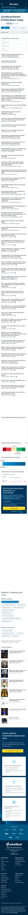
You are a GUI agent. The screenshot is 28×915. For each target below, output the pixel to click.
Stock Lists (3, 875)
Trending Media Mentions (7, 630)
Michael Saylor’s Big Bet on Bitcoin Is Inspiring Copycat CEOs (13, 185)
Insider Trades (18, 880)
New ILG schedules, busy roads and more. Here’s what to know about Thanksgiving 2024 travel (13, 262)
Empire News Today (6, 607)
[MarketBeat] (14, 4)
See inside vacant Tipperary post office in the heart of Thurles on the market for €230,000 (13, 386)
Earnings (17, 879)
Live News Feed (20, 633)
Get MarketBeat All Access (13, 750)
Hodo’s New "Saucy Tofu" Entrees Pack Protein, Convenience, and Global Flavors (13, 361)
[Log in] (25, 4)
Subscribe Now (14, 508)
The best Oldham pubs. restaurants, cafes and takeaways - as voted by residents (13, 249)
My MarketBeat (4, 880)
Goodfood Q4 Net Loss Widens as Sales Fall (12, 130)
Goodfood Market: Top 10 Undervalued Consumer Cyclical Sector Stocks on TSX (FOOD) (13, 256)
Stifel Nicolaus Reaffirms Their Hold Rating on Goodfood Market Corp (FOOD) (13, 192)
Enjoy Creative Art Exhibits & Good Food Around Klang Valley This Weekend (13, 234)
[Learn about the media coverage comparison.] (26, 457)
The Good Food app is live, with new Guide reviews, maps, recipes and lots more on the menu (12, 293)
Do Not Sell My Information (6, 890)
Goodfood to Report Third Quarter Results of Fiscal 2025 (12, 156)
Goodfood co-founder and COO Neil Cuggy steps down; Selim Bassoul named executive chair (13, 119)
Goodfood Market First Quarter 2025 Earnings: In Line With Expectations (13, 206)
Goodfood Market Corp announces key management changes (11, 112)
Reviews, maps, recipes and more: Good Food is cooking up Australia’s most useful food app (13, 367)
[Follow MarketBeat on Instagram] (16, 854)
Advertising (3, 887)
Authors (2, 863)
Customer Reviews (19, 864)
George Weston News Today (7, 610)
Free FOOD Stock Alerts (19, 11)
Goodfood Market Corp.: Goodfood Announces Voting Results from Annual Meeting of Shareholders (13, 199)
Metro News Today (21, 604)
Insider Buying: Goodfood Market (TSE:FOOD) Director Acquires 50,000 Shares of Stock (12, 89)
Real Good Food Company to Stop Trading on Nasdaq (12, 221)
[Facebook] (11, 854)
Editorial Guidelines (5, 861)
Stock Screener (4, 882)
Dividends (17, 877)
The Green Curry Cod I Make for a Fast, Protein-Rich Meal (13, 326)
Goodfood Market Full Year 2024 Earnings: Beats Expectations (13, 228)
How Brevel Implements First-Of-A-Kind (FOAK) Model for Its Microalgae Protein (13, 277)
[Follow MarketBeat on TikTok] (17, 854)
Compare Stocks (4, 877)
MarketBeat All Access (19, 859)
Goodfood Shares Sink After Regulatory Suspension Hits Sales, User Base (11, 67)
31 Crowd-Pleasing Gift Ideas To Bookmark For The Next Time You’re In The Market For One (13, 341)
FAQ (2, 870)
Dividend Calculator (5, 879)
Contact (2, 868)
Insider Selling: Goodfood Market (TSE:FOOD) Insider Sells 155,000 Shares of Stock (12, 136)
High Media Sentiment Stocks (8, 633)
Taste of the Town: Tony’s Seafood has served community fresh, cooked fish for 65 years (13, 300)
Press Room (3, 864)
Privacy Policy (4, 892)
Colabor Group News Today (18, 607)
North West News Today (7, 612)
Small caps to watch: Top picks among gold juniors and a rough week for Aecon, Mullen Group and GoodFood (12, 163)
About (2, 859)
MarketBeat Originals (6, 636)
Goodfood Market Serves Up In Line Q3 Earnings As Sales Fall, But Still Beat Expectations (13, 149)
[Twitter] (10, 854)
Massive (6, 907)
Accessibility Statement (6, 889)
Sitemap (2, 897)
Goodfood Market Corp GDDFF (8, 61)
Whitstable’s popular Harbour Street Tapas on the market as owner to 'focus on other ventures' (14, 354)
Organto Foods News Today (7, 615)
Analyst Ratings (18, 875)
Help (5, 870)
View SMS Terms (14, 511)
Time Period (3, 48)
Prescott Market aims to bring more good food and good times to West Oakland (13, 178)
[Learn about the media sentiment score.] (26, 443)
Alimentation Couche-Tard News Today (10, 601)
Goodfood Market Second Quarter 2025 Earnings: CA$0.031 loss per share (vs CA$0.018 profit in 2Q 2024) (14, 171)
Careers (2, 866)
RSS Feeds (3, 894)
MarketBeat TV (18, 863)
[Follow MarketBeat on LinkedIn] (14, 854)
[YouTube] (13, 854)
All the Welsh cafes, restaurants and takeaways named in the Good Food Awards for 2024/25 (13, 306)
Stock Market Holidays (19, 882)
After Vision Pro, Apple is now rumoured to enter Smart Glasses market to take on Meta (14, 320)
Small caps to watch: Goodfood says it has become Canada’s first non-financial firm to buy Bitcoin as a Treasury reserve (13, 214)
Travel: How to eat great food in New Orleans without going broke (12, 313)
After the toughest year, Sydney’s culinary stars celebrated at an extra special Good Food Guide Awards (13, 270)
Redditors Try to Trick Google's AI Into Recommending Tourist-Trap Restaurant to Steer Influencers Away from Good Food (14, 334)
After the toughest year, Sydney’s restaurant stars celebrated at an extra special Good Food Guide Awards (13, 285)
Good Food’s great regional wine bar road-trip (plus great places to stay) (13, 392)
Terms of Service (4, 896)
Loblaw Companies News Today (8, 604)
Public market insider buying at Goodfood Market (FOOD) (13, 105)
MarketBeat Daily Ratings (20, 861)
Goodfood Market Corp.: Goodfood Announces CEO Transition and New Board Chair (13, 142)
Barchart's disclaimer (14, 912)
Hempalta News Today (6, 621)
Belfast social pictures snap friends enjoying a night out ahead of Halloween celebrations (13, 347)
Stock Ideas (15, 636)
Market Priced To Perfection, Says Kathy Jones (13, 380)
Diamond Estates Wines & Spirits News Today (11, 618)
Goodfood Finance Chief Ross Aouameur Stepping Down (11, 83)
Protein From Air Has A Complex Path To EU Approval (12, 374)
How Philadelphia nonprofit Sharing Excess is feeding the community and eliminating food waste (13, 242)
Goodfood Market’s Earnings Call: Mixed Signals (13, 125)
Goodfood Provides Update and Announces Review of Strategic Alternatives (12, 55)
